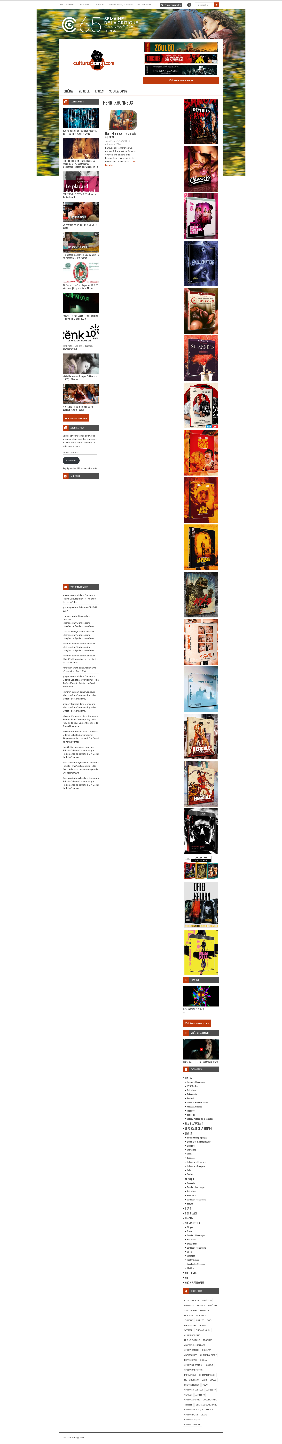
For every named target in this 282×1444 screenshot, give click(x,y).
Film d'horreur (191, 1380)
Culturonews (85, 4)
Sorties (190, 1174)
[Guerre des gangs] (201, 569)
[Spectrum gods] (201, 711)
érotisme (207, 1340)
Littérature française (196, 1166)
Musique (84, 91)
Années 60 (212, 1305)
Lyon (204, 1380)
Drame (204, 1415)
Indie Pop (200, 1320)
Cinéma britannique (193, 1390)
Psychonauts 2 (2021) (193, 1009)
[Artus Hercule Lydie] (201, 758)
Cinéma (68, 91)
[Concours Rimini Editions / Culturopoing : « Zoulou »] (181, 47)
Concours (99, 4)
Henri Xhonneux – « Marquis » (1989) (120, 135)
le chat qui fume (192, 1340)
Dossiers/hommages (196, 1187)
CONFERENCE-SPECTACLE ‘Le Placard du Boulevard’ (79, 195)
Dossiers (191, 1145)
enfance (201, 1305)
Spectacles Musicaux (196, 1264)
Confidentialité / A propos (120, 4)
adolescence (190, 1355)
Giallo (213, 1380)
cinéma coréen (191, 1350)
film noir (188, 1315)
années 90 (206, 1300)
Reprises (191, 1110)
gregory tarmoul (71, 595)
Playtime (190, 1218)
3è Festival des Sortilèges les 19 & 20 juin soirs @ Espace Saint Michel (80, 286)
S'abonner (71, 460)
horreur (209, 1365)
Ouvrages (191, 1255)
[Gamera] (201, 616)
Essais (189, 1153)
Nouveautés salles (194, 1106)
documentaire (210, 1400)
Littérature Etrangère (196, 1162)
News (188, 1208)
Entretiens (191, 1090)
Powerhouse (190, 1360)
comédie (188, 1395)
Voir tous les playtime (197, 1023)
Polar (189, 1170)
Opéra (189, 1251)
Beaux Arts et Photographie (199, 1141)
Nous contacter (144, 4)
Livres (99, 91)
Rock (209, 1320)
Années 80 (210, 1390)
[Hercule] (201, 805)
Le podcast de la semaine (198, 1128)
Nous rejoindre (173, 4)
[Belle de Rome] (201, 427)
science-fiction (191, 1385)
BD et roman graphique (197, 1137)
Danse (189, 1231)
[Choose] (201, 190)
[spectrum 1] (201, 974)
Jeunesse (191, 1158)
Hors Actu (191, 1195)
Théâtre (190, 1268)
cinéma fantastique (193, 1410)
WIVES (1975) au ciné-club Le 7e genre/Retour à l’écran (78, 408)
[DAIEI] (201, 927)
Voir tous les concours (181, 80)
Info (189, 5)
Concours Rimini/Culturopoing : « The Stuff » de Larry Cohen (80, 598)
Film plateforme (194, 1124)
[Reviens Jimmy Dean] (201, 238)
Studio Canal (190, 1310)
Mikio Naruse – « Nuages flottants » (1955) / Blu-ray (80, 377)
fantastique (190, 1375)
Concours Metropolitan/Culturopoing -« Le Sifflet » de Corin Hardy (79, 695)
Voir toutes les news (76, 417)
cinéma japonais (192, 1400)
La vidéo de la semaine (196, 1199)
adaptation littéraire (194, 1345)
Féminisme (205, 1310)
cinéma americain (192, 1425)
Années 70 (200, 1395)
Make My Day (190, 1325)
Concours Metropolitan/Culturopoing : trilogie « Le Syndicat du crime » (78, 623)
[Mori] (201, 853)
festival (210, 1410)
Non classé (191, 1213)
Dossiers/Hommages (196, 1082)
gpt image (68, 607)
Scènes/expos (118, 91)
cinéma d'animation (193, 1370)
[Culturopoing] (93, 75)
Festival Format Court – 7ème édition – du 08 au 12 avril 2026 (80, 317)
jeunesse (188, 1320)
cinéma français (192, 1420)
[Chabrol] (201, 663)
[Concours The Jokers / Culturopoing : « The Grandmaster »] (181, 70)
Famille (202, 1325)
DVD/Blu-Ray (192, 1086)
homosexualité (191, 1300)
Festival (190, 1098)
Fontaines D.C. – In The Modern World (200, 1062)
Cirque (190, 1227)
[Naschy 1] (201, 474)
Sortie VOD (191, 1273)
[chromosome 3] (201, 332)
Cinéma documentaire (206, 1405)
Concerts (191, 1183)
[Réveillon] (201, 143)
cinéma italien (191, 1415)
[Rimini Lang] (201, 879)
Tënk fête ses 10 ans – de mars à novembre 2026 (78, 347)
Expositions (192, 1243)
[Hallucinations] (201, 285)
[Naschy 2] (201, 522)
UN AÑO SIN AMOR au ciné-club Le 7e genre (80, 226)
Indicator (206, 1350)
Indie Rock (201, 1315)
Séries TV (191, 1114)
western (188, 1330)
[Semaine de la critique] (141, 23)
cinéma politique (208, 1355)
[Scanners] (201, 380)
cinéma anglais (203, 1330)
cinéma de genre (192, 1335)
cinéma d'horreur (193, 1365)
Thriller (188, 1405)
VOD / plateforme (194, 1283)
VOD (187, 1278)
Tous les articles (67, 4)
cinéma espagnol (207, 1375)
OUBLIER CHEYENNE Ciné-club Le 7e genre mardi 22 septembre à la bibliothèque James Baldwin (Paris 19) (80, 164)
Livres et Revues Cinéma (197, 1102)
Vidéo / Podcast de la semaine (200, 1118)
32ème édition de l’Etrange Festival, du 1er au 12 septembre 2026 (80, 132)
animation (189, 1305)
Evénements (192, 1094)
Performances (193, 1259)
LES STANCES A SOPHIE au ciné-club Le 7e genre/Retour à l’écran (81, 256)
